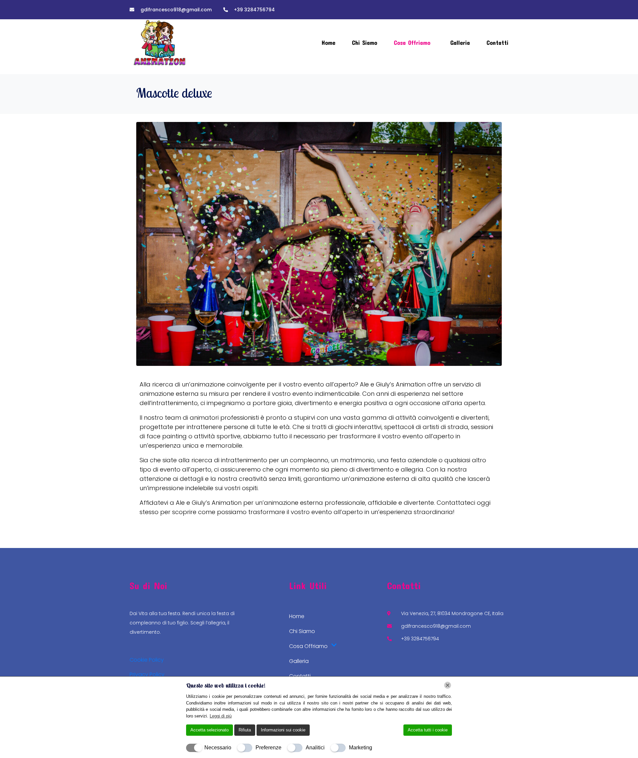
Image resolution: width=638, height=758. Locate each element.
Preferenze (268, 747)
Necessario (217, 747)
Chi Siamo (364, 42)
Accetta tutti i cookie (428, 729)
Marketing (360, 747)
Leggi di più (221, 715)
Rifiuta (245, 729)
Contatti (497, 42)
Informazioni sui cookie (283, 729)
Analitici (315, 747)
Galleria (460, 42)
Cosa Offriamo (412, 42)
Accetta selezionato (209, 729)
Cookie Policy (147, 660)
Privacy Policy (147, 674)
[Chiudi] (447, 685)
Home (328, 42)
